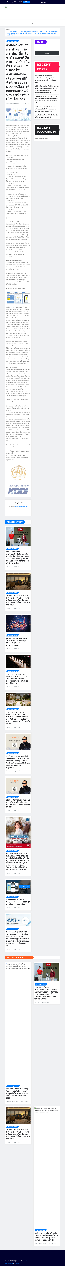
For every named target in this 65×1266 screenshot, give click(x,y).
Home (8, 29)
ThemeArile (18, 1263)
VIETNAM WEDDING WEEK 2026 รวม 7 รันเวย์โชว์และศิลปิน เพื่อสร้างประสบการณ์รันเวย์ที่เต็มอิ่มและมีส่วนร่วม (17, 678)
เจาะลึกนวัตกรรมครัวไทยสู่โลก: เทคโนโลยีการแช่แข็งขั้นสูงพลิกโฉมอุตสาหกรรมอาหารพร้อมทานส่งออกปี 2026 (17, 1093)
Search (40, 42)
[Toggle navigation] (32, 22)
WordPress (26, 1261)
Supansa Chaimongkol (12, 1101)
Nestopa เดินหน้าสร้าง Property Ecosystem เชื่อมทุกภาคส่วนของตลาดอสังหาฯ (18, 902)
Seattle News (9, 1263)
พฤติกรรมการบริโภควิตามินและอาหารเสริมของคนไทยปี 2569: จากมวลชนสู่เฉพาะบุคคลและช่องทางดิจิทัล (46, 109)
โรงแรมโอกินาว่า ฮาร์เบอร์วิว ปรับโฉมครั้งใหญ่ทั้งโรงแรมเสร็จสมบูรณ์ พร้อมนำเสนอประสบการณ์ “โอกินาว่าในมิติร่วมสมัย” (18, 600)
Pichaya (8, 566)
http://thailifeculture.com (21, 506)
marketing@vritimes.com (12, 103)
